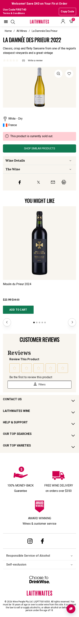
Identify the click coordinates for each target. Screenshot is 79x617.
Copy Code (67, 11)
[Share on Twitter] (38, 182)
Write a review (35, 60)
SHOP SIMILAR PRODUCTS (39, 148)
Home (8, 30)
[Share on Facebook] (19, 182)
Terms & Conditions (14, 13)
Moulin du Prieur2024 (17, 284)
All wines (22, 30)
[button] (6, 22)
